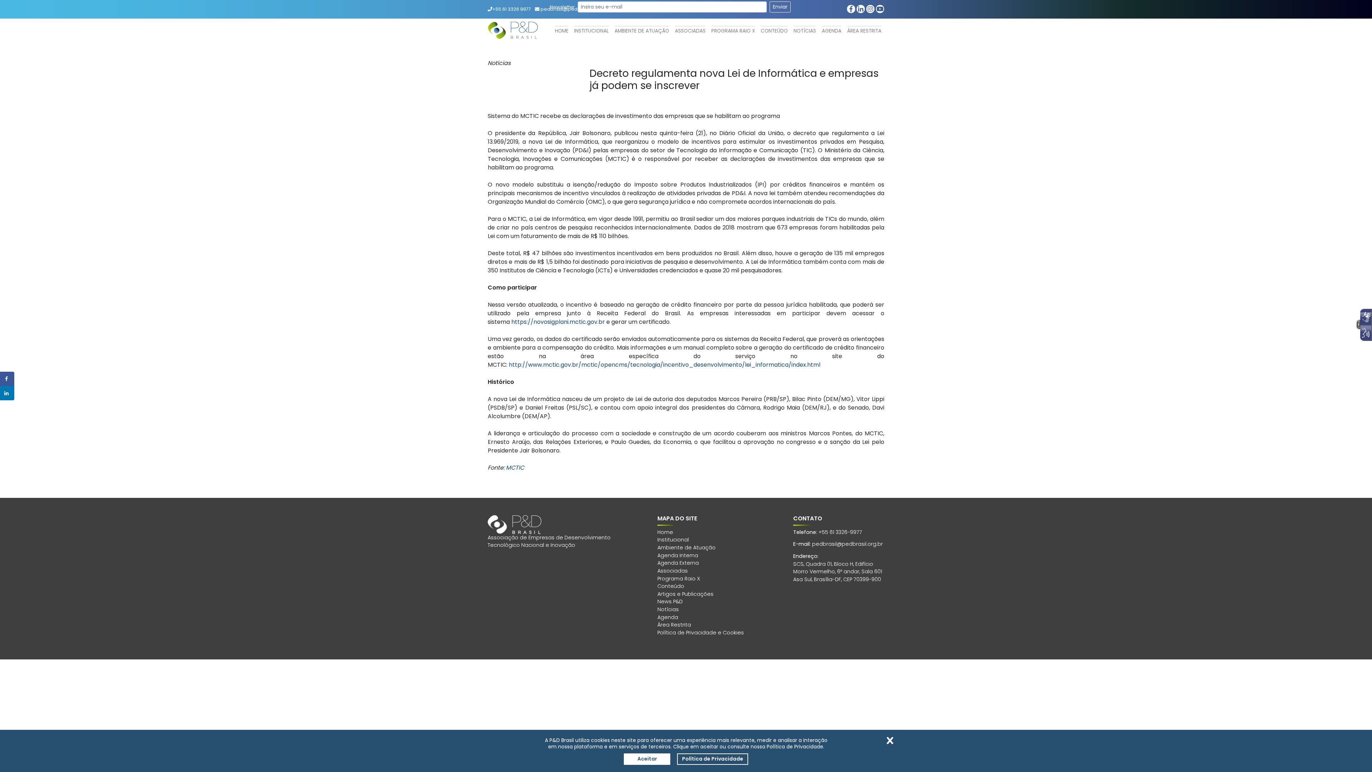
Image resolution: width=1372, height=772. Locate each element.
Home (561, 31)
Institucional (591, 31)
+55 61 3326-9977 (840, 532)
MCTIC (515, 468)
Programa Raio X (733, 31)
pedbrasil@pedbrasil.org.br (847, 544)
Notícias (805, 31)
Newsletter (562, 7)
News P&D (670, 601)
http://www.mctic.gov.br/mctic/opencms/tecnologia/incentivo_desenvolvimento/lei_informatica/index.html (664, 365)
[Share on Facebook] (7, 379)
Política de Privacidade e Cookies (700, 632)
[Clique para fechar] (890, 740)
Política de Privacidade (712, 758)
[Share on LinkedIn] (7, 393)
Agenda (831, 31)
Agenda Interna (677, 555)
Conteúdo (774, 31)
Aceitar (647, 758)
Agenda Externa (678, 562)
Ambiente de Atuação (642, 31)
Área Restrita (864, 31)
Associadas (690, 31)
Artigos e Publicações (685, 594)
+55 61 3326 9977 (511, 9)
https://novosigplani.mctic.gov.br (558, 322)
